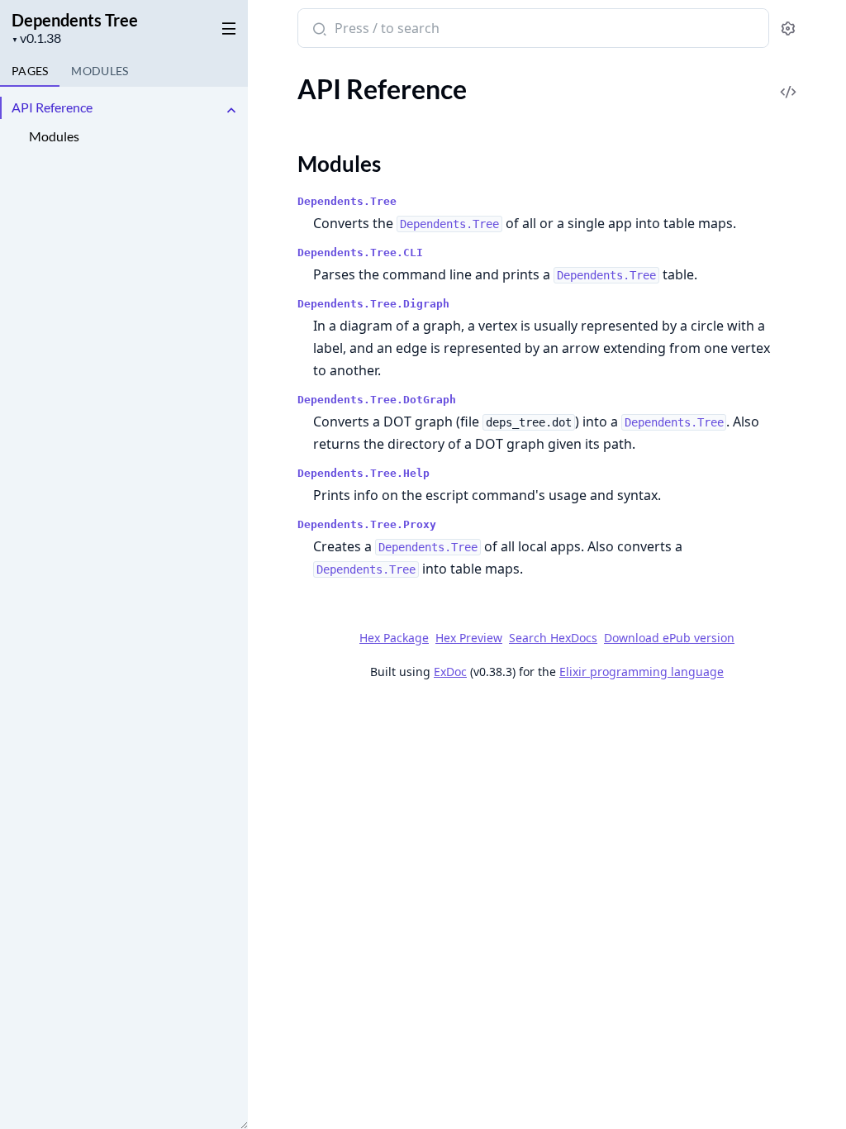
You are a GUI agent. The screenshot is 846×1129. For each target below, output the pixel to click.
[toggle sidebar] (226, 25)
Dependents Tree (75, 20)
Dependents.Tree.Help (363, 473)
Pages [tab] (30, 71)
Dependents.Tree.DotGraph (376, 399)
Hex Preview (468, 637)
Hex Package (394, 637)
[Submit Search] (317, 29)
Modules (54, 136)
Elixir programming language (641, 671)
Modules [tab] (99, 71)
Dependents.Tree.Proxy (366, 524)
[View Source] (788, 80)
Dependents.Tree (347, 201)
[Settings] (787, 28)
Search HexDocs (553, 638)
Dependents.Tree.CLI (360, 252)
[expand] (231, 110)
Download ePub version (669, 637)
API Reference (52, 107)
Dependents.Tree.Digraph (373, 304)
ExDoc (450, 671)
